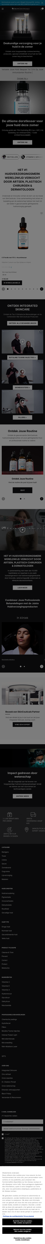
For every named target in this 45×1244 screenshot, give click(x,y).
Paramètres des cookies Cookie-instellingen (22, 1239)
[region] (22, 1205)
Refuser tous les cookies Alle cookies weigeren (23, 1230)
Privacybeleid (29, 1216)
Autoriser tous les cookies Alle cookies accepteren (22, 1222)
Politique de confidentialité (13, 1216)
